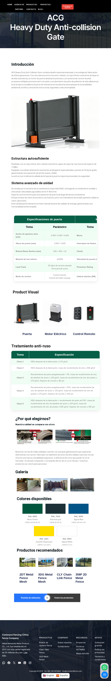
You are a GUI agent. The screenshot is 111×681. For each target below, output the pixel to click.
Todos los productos (63, 598)
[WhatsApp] (3, 662)
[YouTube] (19, 662)
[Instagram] (30, 662)
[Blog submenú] (43, 9)
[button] (104, 667)
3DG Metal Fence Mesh (45, 578)
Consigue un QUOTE (67, 7)
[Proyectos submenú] (51, 4)
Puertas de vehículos (30, 598)
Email (104, 674)
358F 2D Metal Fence (81, 578)
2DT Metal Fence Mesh (26, 578)
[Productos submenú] (37, 4)
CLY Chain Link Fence (64, 576)
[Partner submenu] (23, 9)
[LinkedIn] (24, 662)
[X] (14, 662)
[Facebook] (9, 662)
